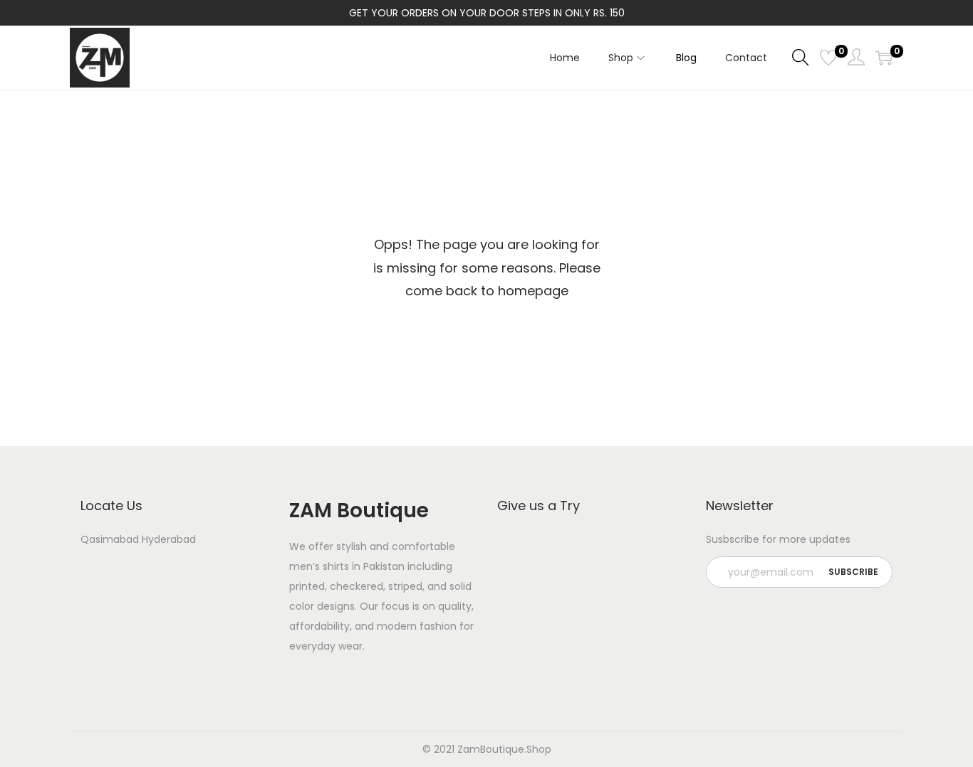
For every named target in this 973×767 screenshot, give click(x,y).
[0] (828, 57)
